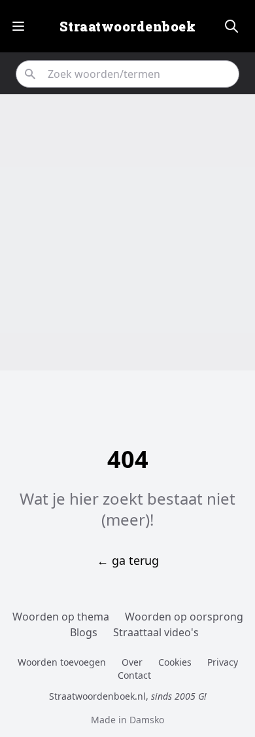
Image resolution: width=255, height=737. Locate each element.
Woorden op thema (60, 616)
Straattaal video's (156, 632)
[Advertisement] (127, 232)
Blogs (83, 632)
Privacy (222, 662)
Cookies (175, 662)
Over (132, 662)
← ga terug (128, 560)
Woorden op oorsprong (184, 616)
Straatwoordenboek (128, 26)
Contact (134, 675)
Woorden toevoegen (62, 662)
